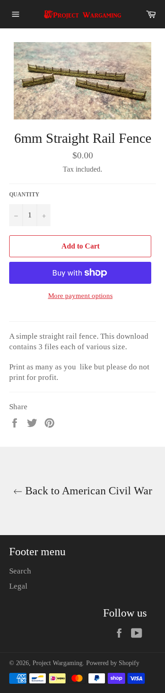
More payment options (80, 295)
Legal (18, 586)
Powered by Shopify (112, 663)
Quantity (24, 194)
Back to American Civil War (87, 491)
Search (20, 571)
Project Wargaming (57, 663)
